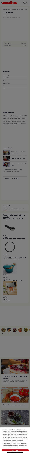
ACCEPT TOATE (15, 450)
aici (11, 438)
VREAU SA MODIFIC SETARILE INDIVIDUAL (15, 452)
